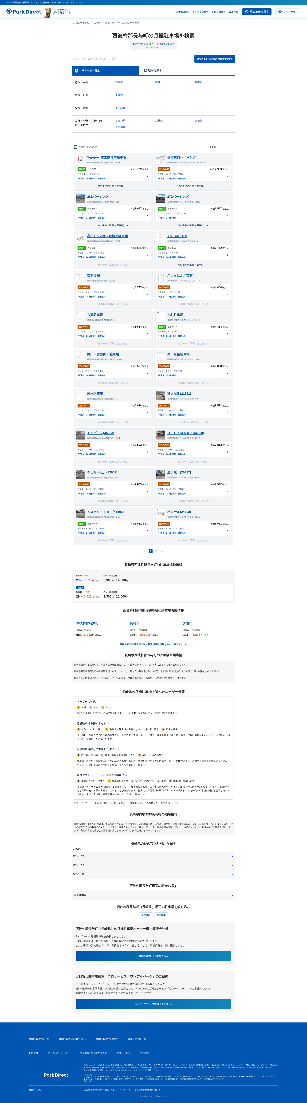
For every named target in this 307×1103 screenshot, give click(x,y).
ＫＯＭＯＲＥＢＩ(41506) (105, 511)
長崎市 (134, 623)
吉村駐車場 (175, 315)
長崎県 (97, 22)
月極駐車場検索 (81, 22)
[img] (114, 59)
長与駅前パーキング (181, 157)
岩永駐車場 (95, 393)
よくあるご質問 (200, 11)
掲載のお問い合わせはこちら (153, 956)
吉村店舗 (93, 275)
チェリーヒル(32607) (102, 472)
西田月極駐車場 (178, 354)
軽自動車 (161, 915)
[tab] (105, 70)
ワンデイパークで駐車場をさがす (152, 1003)
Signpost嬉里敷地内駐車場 (106, 157)
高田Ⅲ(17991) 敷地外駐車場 (107, 236)
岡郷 (157, 82)
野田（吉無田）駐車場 (103, 354)
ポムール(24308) (179, 511)
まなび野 (120, 120)
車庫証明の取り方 (137, 1039)
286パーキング (97, 196)
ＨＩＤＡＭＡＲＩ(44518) (185, 433)
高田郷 (198, 82)
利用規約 (33, 1053)
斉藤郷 (119, 95)
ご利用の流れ (182, 11)
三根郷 (198, 120)
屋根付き (145, 915)
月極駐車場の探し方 (39, 1039)
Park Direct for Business (145, 1090)
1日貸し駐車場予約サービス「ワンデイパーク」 (105, 1090)
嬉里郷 (119, 82)
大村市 (188, 623)
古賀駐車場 (95, 315)
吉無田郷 (120, 127)
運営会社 (144, 1053)
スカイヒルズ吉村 (180, 275)
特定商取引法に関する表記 (93, 1053)
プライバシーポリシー (59, 1053)
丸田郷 (159, 120)
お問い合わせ (218, 11)
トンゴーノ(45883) (100, 433)
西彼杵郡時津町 (87, 623)
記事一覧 (233, 11)
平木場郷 (120, 107)
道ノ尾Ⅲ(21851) (179, 393)
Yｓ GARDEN (177, 236)
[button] (153, 856)
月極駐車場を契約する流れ (72, 1039)
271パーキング (178, 196)
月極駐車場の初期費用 (107, 1039)
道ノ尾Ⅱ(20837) (179, 472)
